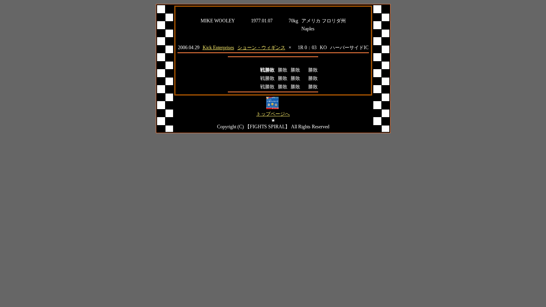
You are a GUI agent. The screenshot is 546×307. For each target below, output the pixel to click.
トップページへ (273, 114)
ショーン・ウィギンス (261, 47)
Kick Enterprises (218, 47)
